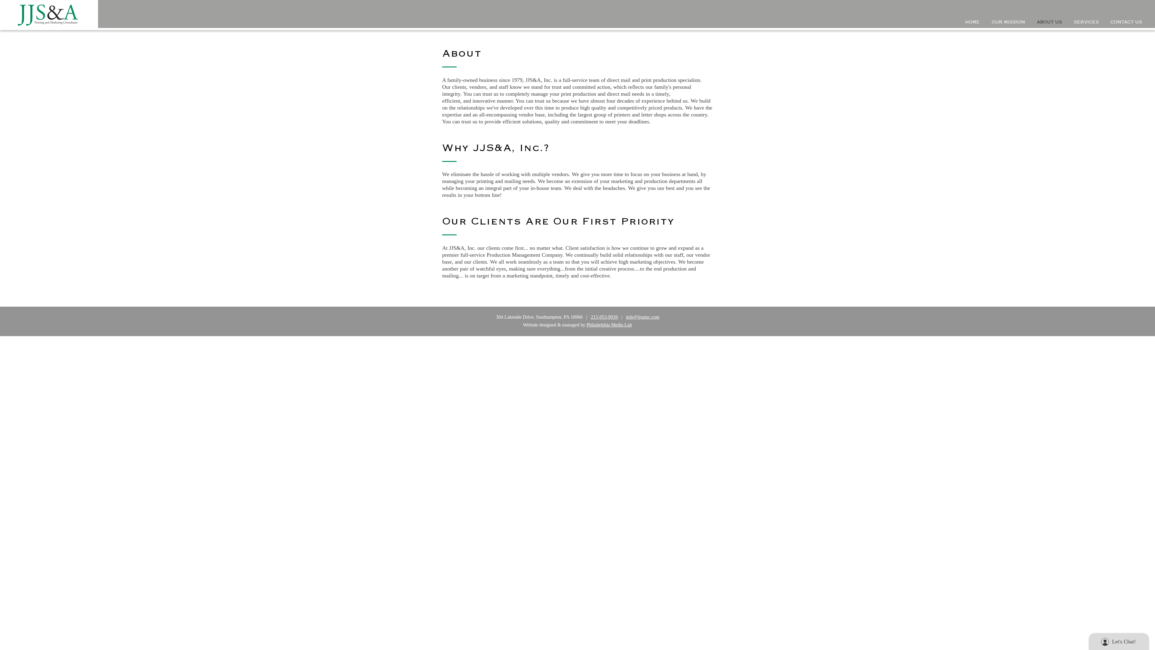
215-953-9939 (604, 317)
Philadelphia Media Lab (609, 324)
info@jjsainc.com (642, 317)
